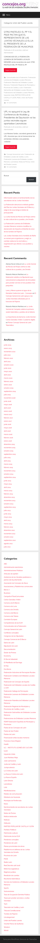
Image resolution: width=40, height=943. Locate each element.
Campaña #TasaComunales (14, 596)
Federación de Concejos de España (16, 682)
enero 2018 (8, 411)
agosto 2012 (8, 543)
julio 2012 (7, 547)
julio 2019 (7, 395)
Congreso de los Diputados (13, 636)
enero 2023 (8, 348)
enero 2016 (8, 441)
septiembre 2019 (10, 391)
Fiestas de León (9, 734)
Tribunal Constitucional (12, 911)
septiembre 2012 (10, 540)
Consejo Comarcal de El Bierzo (15, 639)
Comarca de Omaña (11, 610)
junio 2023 (7, 345)
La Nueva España (10, 777)
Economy (7, 656)
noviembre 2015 (9, 447)
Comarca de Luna (10, 606)
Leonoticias (14, 162)
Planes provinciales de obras (14, 846)
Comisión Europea (10, 619)
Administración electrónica (13, 567)
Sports (6, 888)
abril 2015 (7, 461)
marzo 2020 (8, 378)
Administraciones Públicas (13, 570)
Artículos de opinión (11, 574)
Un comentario (12, 103)
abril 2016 (7, 431)
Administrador (8, 53)
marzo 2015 (8, 464)
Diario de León (9, 643)
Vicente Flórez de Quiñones (13, 924)
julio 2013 (7, 510)
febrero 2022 (8, 358)
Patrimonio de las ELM (12, 836)
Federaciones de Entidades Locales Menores (19, 92)
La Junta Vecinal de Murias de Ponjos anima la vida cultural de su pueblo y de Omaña (21, 267)
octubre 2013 (8, 504)
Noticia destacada (10, 816)
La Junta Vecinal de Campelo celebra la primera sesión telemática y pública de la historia (20, 309)
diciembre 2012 (9, 530)
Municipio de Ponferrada (12, 800)
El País (6, 666)
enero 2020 (8, 385)
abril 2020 (7, 375)
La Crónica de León (11, 771)
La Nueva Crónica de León (13, 774)
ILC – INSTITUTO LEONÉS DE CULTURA (18, 748)
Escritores (7, 669)
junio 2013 (7, 514)
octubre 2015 (8, 451)
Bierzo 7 (7, 590)
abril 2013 (7, 520)
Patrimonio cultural (11, 833)
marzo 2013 (8, 524)
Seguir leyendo (10, 70)
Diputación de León (11, 646)
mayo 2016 (8, 428)
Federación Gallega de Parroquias (16, 691)
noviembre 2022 (9, 352)
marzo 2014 (8, 491)
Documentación (9, 649)
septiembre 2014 (10, 477)
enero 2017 (8, 421)
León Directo (8, 781)
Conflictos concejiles (11, 633)
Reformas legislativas (11, 869)
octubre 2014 (8, 474)
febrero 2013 (8, 527)
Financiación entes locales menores (16, 738)
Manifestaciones (9, 791)
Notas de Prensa (24, 162)
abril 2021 (7, 361)
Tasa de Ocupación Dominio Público (17, 895)
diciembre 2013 (9, 497)
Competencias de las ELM (13, 623)
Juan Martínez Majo (11, 757)
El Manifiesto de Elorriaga (13, 662)
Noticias (7, 820)
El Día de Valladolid (10, 659)
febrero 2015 (8, 467)
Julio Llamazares (10, 761)
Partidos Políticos (10, 830)
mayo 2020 (8, 371)
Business (7, 593)
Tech (5, 904)
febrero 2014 (8, 494)
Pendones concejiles (11, 840)
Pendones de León (10, 843)
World (6, 930)
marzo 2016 (8, 434)
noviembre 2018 (9, 398)
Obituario (7, 823)
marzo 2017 (8, 414)
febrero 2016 (8, 438)
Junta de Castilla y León (12, 764)
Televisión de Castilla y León (14, 907)
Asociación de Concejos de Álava (16, 583)
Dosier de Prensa (10, 653)
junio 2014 (7, 481)
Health (6, 744)
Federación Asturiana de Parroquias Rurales (19, 672)
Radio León (8, 862)
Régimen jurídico (10, 872)
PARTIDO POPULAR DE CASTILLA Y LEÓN (19, 826)
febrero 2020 (8, 381)
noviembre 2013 (9, 500)
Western (7, 927)
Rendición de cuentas (11, 875)
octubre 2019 (8, 388)
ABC (5, 564)
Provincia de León (10, 855)
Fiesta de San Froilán (11, 731)
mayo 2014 (8, 484)
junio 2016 (7, 424)
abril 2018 (7, 408)
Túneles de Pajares (10, 914)
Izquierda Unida (9, 95)
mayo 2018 (8, 404)
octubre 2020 (8, 365)
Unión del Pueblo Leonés (13, 920)
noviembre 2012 (9, 534)
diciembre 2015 (9, 444)
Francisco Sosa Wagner (12, 741)
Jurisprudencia (9, 767)
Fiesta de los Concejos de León (15, 728)
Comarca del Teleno (11, 616)
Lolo (5, 787)
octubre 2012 (8, 537)
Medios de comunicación (13, 794)
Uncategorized (9, 917)
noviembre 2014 (9, 471)
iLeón (6, 751)
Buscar (6, 176)
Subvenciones (9, 891)
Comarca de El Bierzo (12, 603)
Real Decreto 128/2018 (12, 865)
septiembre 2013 (10, 507)
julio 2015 (7, 457)
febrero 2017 (8, 418)
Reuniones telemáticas (12, 879)
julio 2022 (7, 355)
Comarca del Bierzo (11, 613)
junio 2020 (7, 368)
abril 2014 (7, 487)
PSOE (19, 98)
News (6, 804)
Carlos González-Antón (12, 600)
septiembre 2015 (10, 454)
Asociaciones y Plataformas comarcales (18, 586)
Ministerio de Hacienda (12, 797)
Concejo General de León (15, 154)
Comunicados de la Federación (17, 77)
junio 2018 (7, 401)
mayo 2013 (8, 517)
